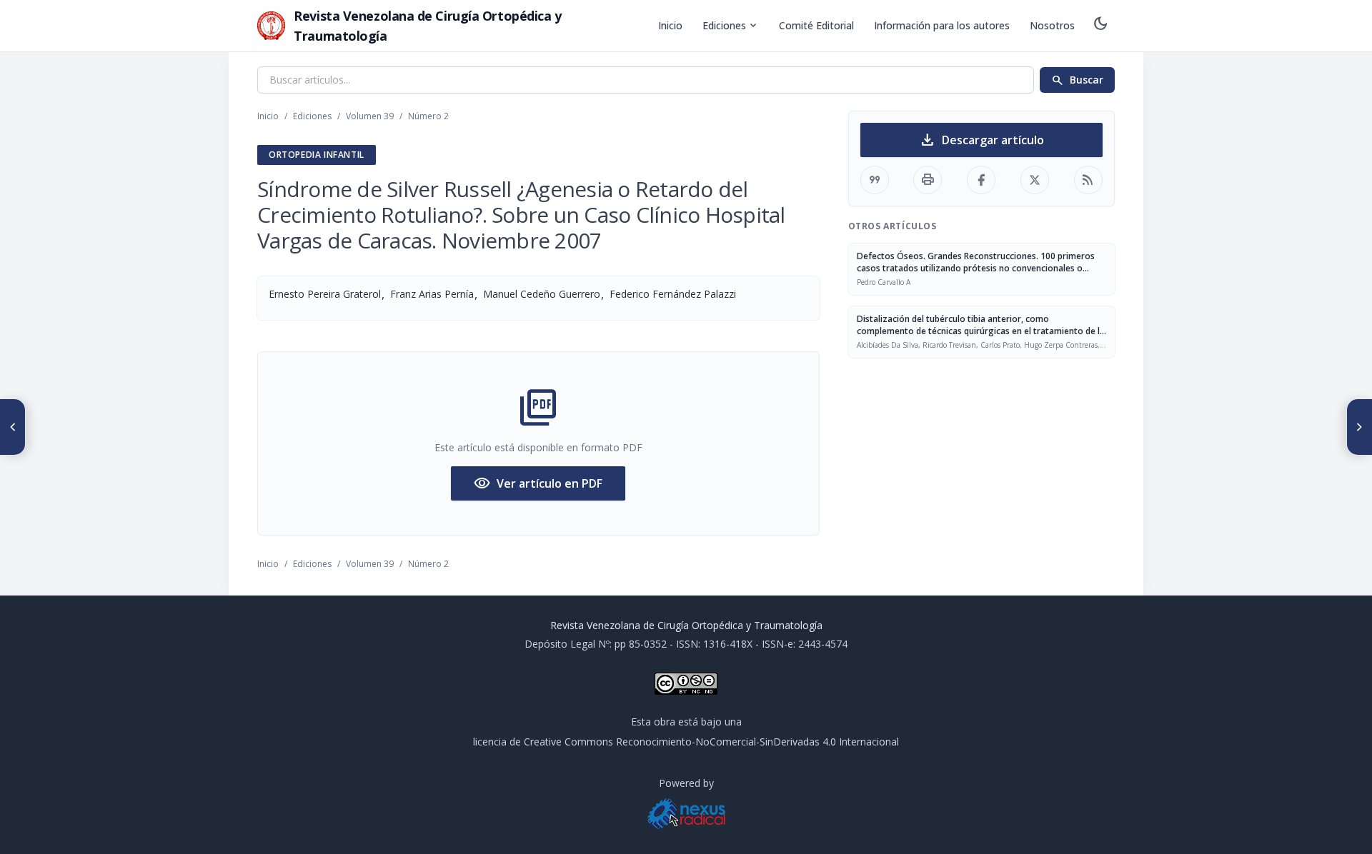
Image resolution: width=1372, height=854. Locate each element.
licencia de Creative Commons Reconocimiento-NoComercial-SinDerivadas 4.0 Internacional (686, 741)
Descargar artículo (981, 140)
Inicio (670, 25)
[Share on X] (1034, 180)
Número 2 (428, 116)
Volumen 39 (370, 116)
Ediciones (730, 26)
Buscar (1077, 80)
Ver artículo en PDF (538, 483)
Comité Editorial (816, 25)
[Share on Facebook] (981, 180)
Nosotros (1052, 25)
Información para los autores (942, 25)
